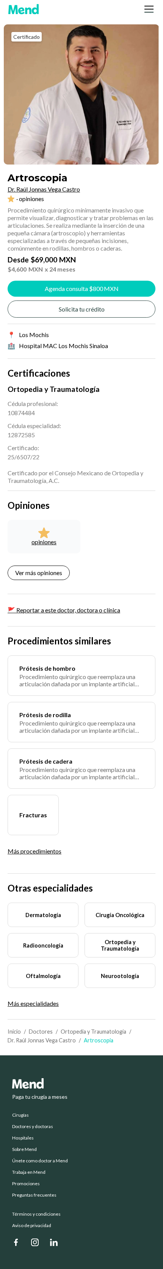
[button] (147, 9)
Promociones (26, 1183)
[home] (23, 9)
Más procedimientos (34, 851)
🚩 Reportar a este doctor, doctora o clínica (64, 610)
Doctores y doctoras (32, 1126)
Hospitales (23, 1138)
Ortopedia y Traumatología (93, 1031)
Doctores (41, 1031)
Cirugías (20, 1115)
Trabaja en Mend (28, 1172)
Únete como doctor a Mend (40, 1161)
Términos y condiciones (36, 1214)
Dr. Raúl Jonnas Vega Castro (42, 1040)
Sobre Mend (24, 1149)
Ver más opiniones (38, 572)
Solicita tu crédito (82, 309)
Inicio (14, 1031)
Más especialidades (33, 1003)
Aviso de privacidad (31, 1225)
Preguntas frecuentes (34, 1195)
